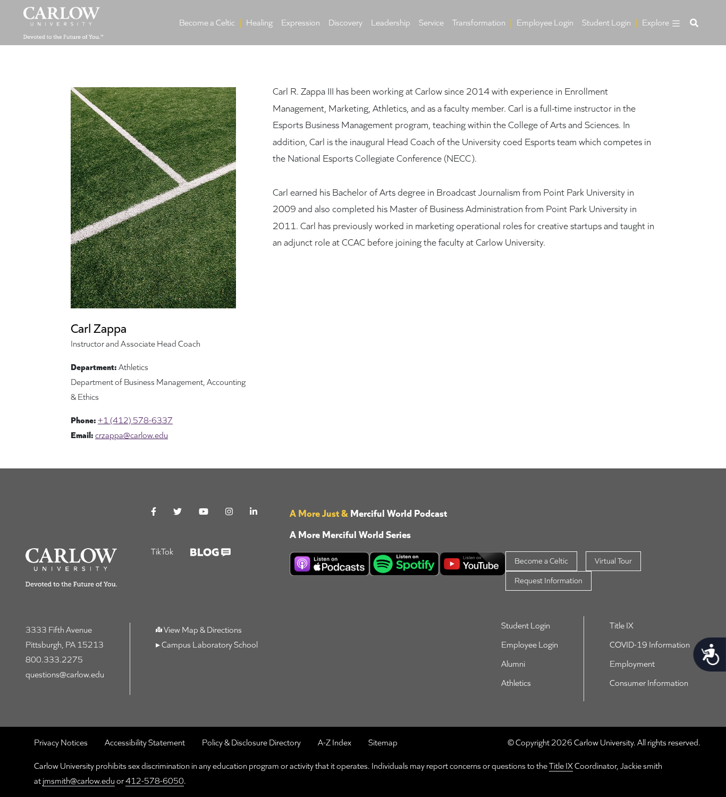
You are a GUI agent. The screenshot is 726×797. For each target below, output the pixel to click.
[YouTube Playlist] (473, 564)
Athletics (516, 683)
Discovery (345, 23)
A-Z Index (334, 743)
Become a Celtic (207, 23)
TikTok (162, 552)
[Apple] (329, 564)
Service (431, 23)
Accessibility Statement (145, 743)
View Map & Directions (203, 630)
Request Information (548, 580)
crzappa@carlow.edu (131, 435)
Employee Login (545, 23)
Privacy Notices (61, 743)
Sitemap (383, 743)
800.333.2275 (54, 660)
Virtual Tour (613, 561)
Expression (300, 23)
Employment (632, 664)
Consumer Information (649, 683)
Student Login (606, 23)
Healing (259, 23)
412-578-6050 (154, 781)
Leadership (390, 23)
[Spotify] (404, 564)
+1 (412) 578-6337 (135, 420)
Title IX (622, 625)
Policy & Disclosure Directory (251, 743)
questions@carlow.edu (65, 674)
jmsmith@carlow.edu (79, 781)
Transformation (478, 23)
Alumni (513, 664)
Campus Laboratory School (209, 645)
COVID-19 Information (650, 645)
